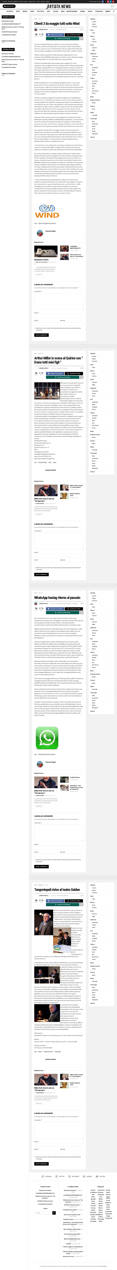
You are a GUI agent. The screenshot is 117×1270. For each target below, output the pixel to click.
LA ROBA (68, 1243)
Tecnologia (98, 11)
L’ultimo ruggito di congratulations (73, 1246)
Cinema (94, 58)
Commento (38, 291)
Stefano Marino (40, 503)
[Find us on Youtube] (113, 1)
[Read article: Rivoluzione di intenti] (46, 251)
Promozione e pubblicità (13, 1)
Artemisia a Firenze (68, 1256)
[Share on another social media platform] (81, 38)
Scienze (82, 11)
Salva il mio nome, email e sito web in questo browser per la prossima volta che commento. (58, 329)
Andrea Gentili (43, 368)
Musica (25, 11)
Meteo (38, 1)
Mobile (93, 131)
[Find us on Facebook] (103, 1)
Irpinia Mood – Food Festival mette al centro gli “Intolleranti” (76, 787)
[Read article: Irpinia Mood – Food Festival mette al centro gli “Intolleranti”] (64, 788)
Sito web (62, 320)
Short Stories (95, 91)
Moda (62, 11)
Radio (93, 121)
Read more (39, 274)
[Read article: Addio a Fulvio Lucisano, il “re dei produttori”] (64, 488)
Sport (18, 11)
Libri (93, 88)
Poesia (93, 93)
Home (35, 18)
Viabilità (47, 1)
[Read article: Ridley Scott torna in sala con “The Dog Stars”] (64, 257)
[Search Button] (113, 11)
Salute (90, 11)
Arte (48, 11)
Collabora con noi (32, 1)
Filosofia (94, 83)
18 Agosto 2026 (74, 489)
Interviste (94, 47)
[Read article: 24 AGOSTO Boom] (64, 780)
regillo (54, 462)
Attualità (10, 11)
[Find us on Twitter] (105, 1)
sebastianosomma (48, 1051)
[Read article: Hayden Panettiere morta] (64, 496)
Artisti (93, 39)
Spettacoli (40, 11)
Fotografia (94, 72)
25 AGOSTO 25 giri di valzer (9, 32)
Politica (94, 24)
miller (49, 462)
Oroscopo (43, 1)
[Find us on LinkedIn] (111, 1)
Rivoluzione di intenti (8, 21)
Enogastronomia (71, 11)
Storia (93, 86)
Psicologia (94, 115)
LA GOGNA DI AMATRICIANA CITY (11, 24)
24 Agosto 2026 (74, 779)
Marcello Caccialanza (42, 262)
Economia (94, 26)
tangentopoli (58, 1051)
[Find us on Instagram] (108, 1)
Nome (36, 313)
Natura (93, 109)
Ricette (94, 102)
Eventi (32, 11)
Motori (93, 126)
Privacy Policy (103, 1266)
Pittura (93, 70)
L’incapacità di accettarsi (9, 34)
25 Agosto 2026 (74, 250)
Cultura (55, 11)
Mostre (94, 75)
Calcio (93, 33)
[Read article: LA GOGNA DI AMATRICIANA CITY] (64, 249)
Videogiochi (95, 133)
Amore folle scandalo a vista (72, 1214)
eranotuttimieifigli (42, 462)
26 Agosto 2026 (52, 262)
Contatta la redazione (23, 1)
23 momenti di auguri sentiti (72, 1234)
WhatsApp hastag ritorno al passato (46, 754)
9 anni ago (52, 29)
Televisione (95, 56)
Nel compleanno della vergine (72, 1229)
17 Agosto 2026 (74, 497)
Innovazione (95, 124)
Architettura (95, 67)
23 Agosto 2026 (74, 791)
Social (93, 128)
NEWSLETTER (10, 6)
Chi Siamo (5, 1)
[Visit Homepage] (58, 6)
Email (36, 320)
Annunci (107, 11)
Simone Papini (43, 29)
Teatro (93, 61)
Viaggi (93, 50)
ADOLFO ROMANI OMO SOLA (72, 1239)
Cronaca (94, 21)
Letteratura (94, 81)
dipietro (40, 1051)
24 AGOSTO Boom (75, 777)
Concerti (94, 41)
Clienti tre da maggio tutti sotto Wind (47, 223)
